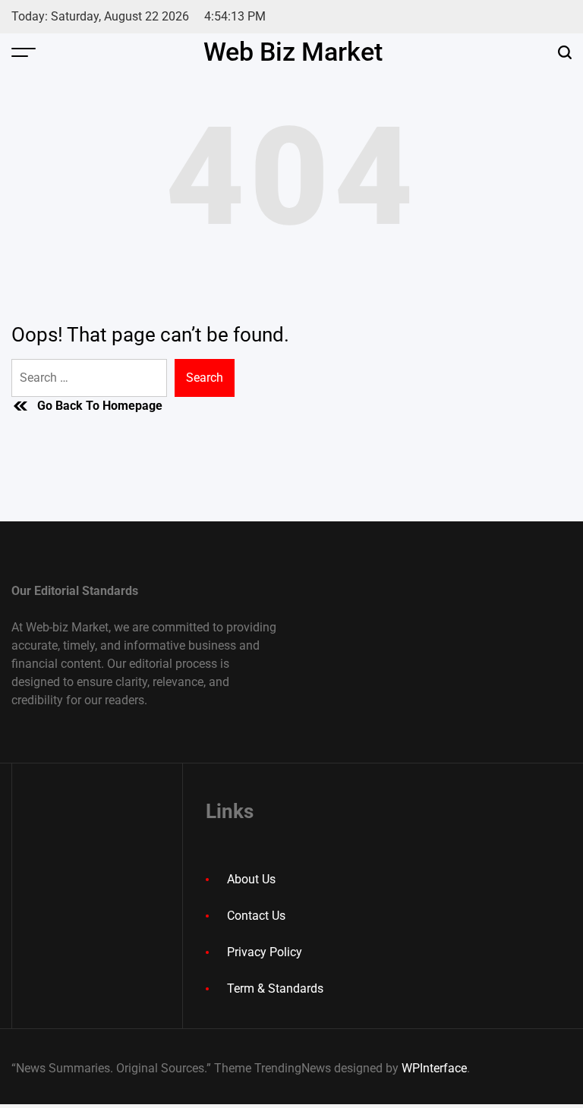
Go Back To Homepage (99, 405)
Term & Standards (275, 988)
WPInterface (434, 1068)
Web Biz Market (293, 52)
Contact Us (256, 915)
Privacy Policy (264, 952)
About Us (251, 879)
